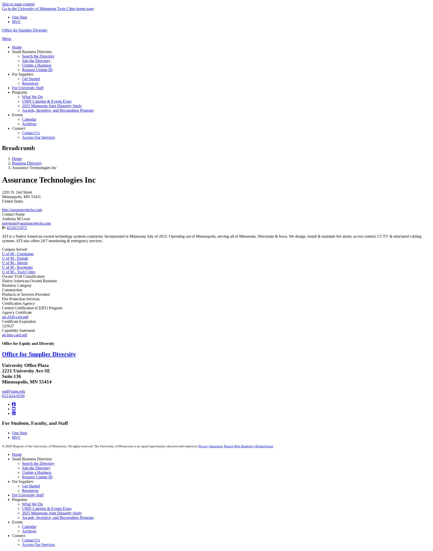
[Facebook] (14, 404)
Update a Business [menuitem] (36, 65)
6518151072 (17, 228)
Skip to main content (18, 4)
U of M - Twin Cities (18, 272)
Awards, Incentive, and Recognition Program (57, 517)
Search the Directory (38, 463)
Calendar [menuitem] (29, 119)
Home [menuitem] (17, 47)
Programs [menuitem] (19, 92)
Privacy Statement (210, 446)
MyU (16, 22)
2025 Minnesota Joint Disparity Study (52, 513)
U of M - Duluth (15, 258)
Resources (30, 490)
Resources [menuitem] (30, 83)
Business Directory (27, 163)
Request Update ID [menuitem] (37, 70)
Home (17, 159)
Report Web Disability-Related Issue (248, 446)
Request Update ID (37, 477)
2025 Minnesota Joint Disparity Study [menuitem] (52, 106)
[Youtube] (14, 409)
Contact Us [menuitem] (31, 133)
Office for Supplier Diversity (24, 30)
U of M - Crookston (18, 254)
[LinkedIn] (14, 413)
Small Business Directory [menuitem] (32, 52)
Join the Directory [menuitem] (36, 61)
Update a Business (36, 472)
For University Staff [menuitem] (28, 88)
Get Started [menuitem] (31, 79)
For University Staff (28, 495)
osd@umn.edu (13, 391)
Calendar (29, 526)
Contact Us (31, 540)
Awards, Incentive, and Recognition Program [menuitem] (57, 110)
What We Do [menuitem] (32, 97)
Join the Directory (36, 468)
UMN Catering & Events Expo (46, 508)
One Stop (19, 17)
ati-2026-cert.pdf (15, 317)
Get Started (31, 486)
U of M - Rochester (17, 267)
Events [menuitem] (17, 115)
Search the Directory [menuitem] (38, 56)
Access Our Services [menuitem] (38, 137)
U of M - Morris (15, 263)
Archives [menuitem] (29, 124)
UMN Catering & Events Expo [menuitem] (46, 101)
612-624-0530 (13, 396)
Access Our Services (38, 544)
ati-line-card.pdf (14, 335)
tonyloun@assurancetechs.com (26, 223)
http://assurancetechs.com (22, 210)
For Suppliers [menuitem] (22, 74)
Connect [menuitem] (18, 128)
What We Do (32, 504)
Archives (29, 531)
